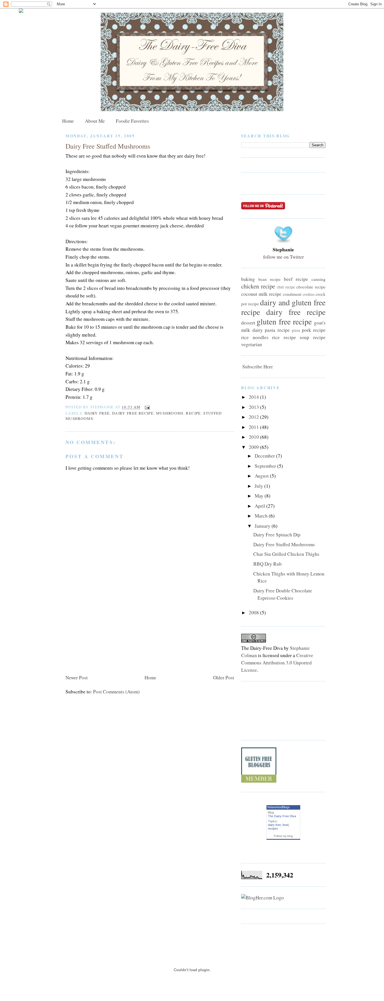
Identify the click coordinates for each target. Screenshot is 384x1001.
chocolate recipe (311, 287)
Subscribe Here (257, 366)
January (263, 526)
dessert (248, 322)
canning (318, 279)
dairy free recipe (132, 413)
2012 (254, 417)
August (262, 475)
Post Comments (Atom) (116, 691)
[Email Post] (146, 406)
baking (248, 279)
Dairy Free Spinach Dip (277, 534)
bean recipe (269, 279)
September (266, 466)
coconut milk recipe (261, 294)
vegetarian (251, 344)
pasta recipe (277, 330)
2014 (254, 397)
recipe (193, 413)
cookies (309, 294)
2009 (254, 447)
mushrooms (170, 413)
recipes (273, 828)
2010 (254, 437)
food (285, 825)
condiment (292, 294)
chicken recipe (258, 286)
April (260, 506)
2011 (254, 427)
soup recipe (313, 337)
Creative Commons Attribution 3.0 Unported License (277, 662)
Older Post (223, 677)
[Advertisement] (107, 633)
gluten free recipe (284, 321)
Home (68, 121)
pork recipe (314, 330)
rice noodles (254, 337)
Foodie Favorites (132, 121)
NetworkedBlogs (278, 807)
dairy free (97, 413)
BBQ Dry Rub (267, 564)
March (262, 515)
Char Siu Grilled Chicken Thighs (286, 554)
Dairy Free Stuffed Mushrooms (107, 146)
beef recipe (296, 279)
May (260, 495)
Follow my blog (283, 835)
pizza (296, 330)
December (265, 456)
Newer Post (76, 677)
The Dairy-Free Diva (282, 816)
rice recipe (284, 337)
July (259, 486)
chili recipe (286, 287)
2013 (254, 407)
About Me (95, 121)
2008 (254, 612)
